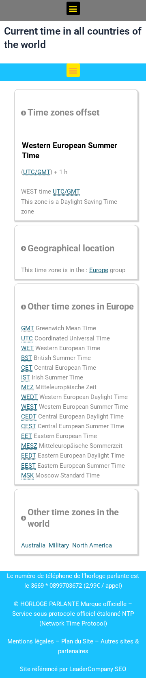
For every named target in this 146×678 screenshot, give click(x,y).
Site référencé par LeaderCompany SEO (73, 669)
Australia (33, 545)
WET (27, 348)
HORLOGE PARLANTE (49, 604)
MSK (27, 475)
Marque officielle (104, 604)
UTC (27, 338)
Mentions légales (30, 641)
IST (25, 377)
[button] (73, 8)
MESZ (29, 445)
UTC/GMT (36, 172)
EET (26, 436)
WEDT (29, 397)
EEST (28, 465)
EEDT (28, 455)
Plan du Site (78, 641)
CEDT (28, 416)
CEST (28, 426)
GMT (27, 328)
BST (26, 358)
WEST (29, 406)
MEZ (27, 387)
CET (26, 367)
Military (59, 545)
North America (92, 545)
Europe (98, 270)
